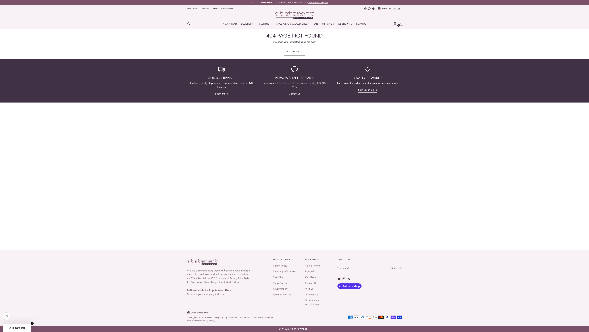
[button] (294, 329)
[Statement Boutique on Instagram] (369, 8)
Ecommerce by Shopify (205, 320)
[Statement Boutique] (294, 15)
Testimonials (311, 294)
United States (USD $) (390, 8)
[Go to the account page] (394, 24)
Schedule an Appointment (312, 302)
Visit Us (309, 288)
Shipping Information (284, 271)
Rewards (310, 271)
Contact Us (311, 283)
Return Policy (280, 265)
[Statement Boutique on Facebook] (365, 8)
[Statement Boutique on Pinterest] (373, 8)
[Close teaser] (32, 323)
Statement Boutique (213, 317)
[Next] (336, 2)
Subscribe (396, 268)
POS (189, 320)
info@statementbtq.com (288, 83)
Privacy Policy (280, 288)
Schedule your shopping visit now (205, 294)
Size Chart (278, 277)
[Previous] (252, 2)
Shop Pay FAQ (281, 283)
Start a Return (312, 265)
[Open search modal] (189, 24)
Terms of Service (282, 294)
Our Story (310, 277)
